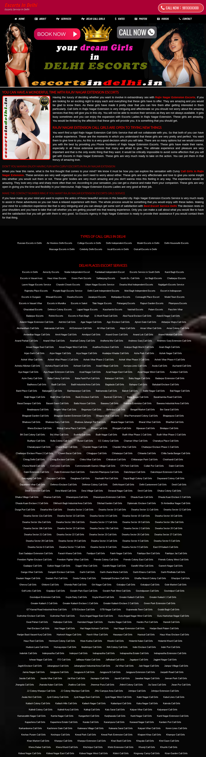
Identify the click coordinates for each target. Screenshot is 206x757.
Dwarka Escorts (75, 297)
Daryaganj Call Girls (31, 478)
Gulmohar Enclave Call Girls (31, 616)
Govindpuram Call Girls (147, 590)
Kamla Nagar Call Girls (62, 716)
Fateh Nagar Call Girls (121, 553)
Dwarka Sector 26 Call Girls (135, 534)
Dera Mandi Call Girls (65, 490)
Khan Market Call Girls (38, 740)
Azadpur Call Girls (179, 372)
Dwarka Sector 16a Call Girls (36, 522)
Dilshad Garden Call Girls (109, 503)
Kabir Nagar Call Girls (147, 697)
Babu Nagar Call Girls (139, 378)
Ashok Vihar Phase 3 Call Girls (134, 359)
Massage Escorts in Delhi (61, 249)
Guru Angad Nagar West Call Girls (135, 616)
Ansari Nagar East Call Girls (40, 347)
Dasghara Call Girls (80, 478)
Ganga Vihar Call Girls (32, 572)
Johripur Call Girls (137, 691)
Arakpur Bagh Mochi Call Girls (139, 347)
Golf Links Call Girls (31, 590)
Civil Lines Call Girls (60, 466)
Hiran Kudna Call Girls (91, 641)
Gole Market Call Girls (176, 584)
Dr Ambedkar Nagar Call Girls (175, 503)
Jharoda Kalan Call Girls (51, 684)
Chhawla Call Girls (147, 453)
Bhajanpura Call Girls (173, 415)
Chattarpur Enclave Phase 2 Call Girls (34, 453)
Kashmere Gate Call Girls (59, 728)
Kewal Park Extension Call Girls (117, 734)
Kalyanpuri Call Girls (167, 709)
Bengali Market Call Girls (142, 409)
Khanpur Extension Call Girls (92, 740)
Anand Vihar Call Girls (54, 340)
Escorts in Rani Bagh (78, 316)
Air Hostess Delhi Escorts (59, 243)
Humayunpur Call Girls (65, 647)
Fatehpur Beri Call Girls (148, 553)
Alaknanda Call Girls (54, 328)
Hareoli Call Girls (171, 622)
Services (66, 19)
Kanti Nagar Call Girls (141, 716)
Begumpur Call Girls (91, 409)
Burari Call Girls (85, 440)
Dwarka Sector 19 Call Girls (71, 528)
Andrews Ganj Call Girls (140, 340)
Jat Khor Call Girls (76, 678)
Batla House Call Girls (85, 403)
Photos (143, 19)
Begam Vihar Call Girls (65, 409)
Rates (121, 19)
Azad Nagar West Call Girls (151, 372)
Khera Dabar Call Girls (40, 747)
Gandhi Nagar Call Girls (114, 565)
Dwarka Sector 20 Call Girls (168, 528)
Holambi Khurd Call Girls (170, 641)
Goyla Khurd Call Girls (103, 597)
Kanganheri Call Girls (89, 716)
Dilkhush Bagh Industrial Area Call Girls (72, 503)
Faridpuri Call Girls (96, 553)
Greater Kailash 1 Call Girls (162, 597)
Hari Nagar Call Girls (65, 628)
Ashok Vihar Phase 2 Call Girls (98, 359)
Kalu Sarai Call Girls (115, 709)
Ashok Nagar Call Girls (170, 353)
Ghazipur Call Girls (180, 578)
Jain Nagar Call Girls (149, 665)
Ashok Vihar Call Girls (32, 359)
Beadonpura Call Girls (38, 409)
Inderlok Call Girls (28, 653)
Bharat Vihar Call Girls (150, 422)
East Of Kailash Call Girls (165, 547)
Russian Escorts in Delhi (29, 243)
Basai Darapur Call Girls (29, 403)
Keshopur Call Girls (60, 734)
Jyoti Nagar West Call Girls (118, 697)
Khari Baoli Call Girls (121, 740)
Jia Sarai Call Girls (157, 684)
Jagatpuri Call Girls (139, 659)
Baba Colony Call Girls (59, 378)
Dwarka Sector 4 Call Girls (135, 541)
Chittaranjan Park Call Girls (144, 459)
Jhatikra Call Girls (77, 684)
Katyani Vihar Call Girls (149, 728)
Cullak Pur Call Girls (154, 466)
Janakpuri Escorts (97, 297)
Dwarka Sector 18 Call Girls (136, 522)
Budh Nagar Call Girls (106, 434)
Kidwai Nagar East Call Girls (60, 753)
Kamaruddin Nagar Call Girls (31, 716)
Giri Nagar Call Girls (101, 584)
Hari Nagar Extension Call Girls (129, 628)
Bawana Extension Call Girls (138, 403)
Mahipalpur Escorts (120, 297)
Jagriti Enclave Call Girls (30, 665)
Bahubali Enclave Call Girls (165, 384)
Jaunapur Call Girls (99, 678)
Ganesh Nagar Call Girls (171, 565)
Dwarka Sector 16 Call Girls (168, 515)
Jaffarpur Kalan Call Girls (88, 659)
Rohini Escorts (56, 316)
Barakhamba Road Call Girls (168, 397)
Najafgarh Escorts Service (171, 284)
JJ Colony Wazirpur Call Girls (75, 691)
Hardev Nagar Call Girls (120, 622)
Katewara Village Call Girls (91, 728)
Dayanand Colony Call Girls (170, 478)
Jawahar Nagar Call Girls (147, 678)
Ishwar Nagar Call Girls (40, 659)
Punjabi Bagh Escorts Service (67, 290)
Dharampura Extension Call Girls (109, 497)
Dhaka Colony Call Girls (169, 490)
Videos (165, 19)
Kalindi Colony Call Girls (40, 709)
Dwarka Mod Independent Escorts (136, 284)
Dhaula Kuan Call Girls (142, 497)
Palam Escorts (155, 309)
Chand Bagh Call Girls (67, 447)
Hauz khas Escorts (56, 278)
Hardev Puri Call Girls (147, 622)
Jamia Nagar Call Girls (33, 672)
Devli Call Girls (145, 490)
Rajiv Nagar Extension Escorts (175, 97)
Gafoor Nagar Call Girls (58, 565)
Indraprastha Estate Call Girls (134, 653)
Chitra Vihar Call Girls (90, 459)
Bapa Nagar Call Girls (138, 397)
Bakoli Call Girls (130, 391)
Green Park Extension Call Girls (159, 603)
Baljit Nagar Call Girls (34, 397)
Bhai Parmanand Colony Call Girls (141, 415)
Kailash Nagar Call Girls (94, 703)
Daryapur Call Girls (56, 478)
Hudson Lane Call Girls (37, 647)
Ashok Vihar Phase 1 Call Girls (63, 359)
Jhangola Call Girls (24, 684)
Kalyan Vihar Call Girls (141, 709)
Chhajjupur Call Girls (97, 453)
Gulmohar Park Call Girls (62, 616)
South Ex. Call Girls (130, 278)
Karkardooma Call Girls (30, 728)
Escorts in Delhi (21, 7)
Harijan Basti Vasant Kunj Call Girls (34, 634)
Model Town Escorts (175, 297)
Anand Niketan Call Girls (170, 334)
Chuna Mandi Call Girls (33, 466)
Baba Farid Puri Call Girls (87, 378)
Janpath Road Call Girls (172, 672)
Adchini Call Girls (67, 322)
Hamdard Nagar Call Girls (90, 622)
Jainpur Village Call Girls (176, 665)
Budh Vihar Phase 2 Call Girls (171, 434)
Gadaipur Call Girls (32, 565)
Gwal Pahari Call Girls (37, 622)
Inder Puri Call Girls (170, 647)
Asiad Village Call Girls (107, 365)
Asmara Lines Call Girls (135, 365)
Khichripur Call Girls (93, 747)
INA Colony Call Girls (117, 647)
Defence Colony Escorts (60, 309)
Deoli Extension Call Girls (37, 490)
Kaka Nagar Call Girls (147, 703)
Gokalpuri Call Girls (150, 584)
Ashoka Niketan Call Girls (27, 365)
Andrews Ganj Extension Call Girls (174, 340)
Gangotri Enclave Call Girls (61, 572)
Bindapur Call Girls (169, 428)
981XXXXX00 (190, 7)
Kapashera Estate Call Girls (64, 722)
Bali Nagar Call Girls (180, 391)
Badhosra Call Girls (36, 384)
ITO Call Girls (64, 659)
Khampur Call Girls (175, 734)
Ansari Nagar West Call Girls (73, 347)
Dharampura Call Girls (77, 497)
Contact (187, 19)
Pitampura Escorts (178, 303)
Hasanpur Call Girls (122, 634)
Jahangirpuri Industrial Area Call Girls (92, 665)
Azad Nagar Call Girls (90, 372)
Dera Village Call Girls (92, 490)
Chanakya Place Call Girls (166, 440)
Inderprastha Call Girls (53, 653)
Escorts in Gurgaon (31, 297)
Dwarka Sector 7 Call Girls (72, 547)
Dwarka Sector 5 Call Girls (167, 541)
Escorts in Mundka (56, 303)
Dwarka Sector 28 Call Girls (39, 541)
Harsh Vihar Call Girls (97, 634)
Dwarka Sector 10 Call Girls (112, 509)
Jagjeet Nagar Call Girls (165, 659)
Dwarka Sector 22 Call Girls (70, 534)
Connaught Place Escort (147, 297)
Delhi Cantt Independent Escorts (103, 290)
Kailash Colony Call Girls (38, 703)
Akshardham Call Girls (28, 328)
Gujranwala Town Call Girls (139, 609)
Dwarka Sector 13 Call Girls (71, 515)
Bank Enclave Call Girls (87, 397)
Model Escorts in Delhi (148, 243)
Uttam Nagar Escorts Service (99, 284)
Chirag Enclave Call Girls (62, 459)
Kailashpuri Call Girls (121, 703)
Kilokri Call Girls (121, 753)
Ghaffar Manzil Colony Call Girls (150, 578)
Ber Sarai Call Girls (169, 409)
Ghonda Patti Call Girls (75, 584)
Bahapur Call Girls (138, 384)
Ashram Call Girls (82, 365)
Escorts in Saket (79, 303)
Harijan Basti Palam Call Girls (164, 628)
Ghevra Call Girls (27, 584)
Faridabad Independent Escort (110, 272)
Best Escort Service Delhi (160, 206)
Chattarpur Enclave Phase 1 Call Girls (160, 447)
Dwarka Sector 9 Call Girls (135, 547)
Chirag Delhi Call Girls (34, 459)
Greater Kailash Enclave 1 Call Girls (80, 603)
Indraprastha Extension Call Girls (170, 653)
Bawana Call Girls (109, 403)
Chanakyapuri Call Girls (39, 447)
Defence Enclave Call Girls (63, 484)
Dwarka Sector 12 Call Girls (177, 509)
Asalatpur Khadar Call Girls (115, 353)
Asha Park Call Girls (144, 353)
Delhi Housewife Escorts (176, 243)
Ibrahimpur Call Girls (91, 647)
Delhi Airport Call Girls (123, 484)
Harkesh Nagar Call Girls (69, 634)
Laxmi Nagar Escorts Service (36, 284)
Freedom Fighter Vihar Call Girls (73, 559)
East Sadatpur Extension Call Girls (36, 553)
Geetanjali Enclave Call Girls (115, 578)
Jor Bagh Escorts (153, 278)
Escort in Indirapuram (171, 290)
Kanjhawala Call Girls (115, 716)
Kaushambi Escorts (112, 309)
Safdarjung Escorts (105, 278)
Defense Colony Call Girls (95, 484)
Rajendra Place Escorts (36, 290)
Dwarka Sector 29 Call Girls (72, 541)
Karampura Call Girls (114, 722)
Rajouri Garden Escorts (151, 303)
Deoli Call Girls (179, 484)
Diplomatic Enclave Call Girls (141, 503)
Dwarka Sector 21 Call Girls (38, 534)
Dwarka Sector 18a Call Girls (169, 522)
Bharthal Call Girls (175, 422)
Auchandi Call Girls (181, 365)
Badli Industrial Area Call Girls (85, 384)
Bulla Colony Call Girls (61, 440)
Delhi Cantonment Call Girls (153, 484)
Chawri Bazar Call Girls (69, 453)
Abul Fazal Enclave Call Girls (137, 316)
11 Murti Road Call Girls (106, 316)
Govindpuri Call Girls (174, 590)
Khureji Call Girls (147, 747)
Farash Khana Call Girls (70, 553)
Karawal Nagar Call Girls (142, 722)
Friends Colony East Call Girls (138, 559)
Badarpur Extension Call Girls (169, 378)
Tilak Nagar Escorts (102, 303)
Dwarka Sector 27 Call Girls (168, 534)
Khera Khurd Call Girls (67, 747)
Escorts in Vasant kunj (31, 278)
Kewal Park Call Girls (85, 734)
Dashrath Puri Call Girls (106, 478)
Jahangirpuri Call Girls (58, 665)
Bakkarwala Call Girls (106, 391)
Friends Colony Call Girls (106, 559)
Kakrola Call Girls (171, 703)
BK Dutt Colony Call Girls (32, 434)
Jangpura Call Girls (59, 672)
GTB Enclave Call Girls (83, 609)
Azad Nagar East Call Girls (119, 372)
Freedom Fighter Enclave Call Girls (34, 559)
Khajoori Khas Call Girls (149, 734)
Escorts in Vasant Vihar (30, 303)
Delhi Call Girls (95, 19)
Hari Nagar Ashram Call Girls (94, 628)
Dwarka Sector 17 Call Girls (103, 522)
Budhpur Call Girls (36, 440)
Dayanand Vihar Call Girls (32, 484)
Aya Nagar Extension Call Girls (59, 372)
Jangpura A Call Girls (84, 672)
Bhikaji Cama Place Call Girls (71, 428)
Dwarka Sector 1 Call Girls (80, 509)
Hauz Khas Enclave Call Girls (174, 634)
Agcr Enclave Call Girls (118, 322)
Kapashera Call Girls (35, 722)
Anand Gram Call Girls (117, 334)
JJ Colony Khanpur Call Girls (41, 691)
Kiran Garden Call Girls (176, 753)
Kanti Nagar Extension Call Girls (173, 716)
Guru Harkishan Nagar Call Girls (173, 616)
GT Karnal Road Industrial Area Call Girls (47, 609)
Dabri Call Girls (176, 466)
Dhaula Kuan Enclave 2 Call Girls (32, 503)
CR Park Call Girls (129, 466)
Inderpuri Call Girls (78, 653)
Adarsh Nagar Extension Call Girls (37, 322)
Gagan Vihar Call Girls (86, 565)
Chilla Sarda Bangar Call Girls (175, 453)
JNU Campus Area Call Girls (109, 691)
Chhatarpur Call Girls (122, 453)
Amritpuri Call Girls (91, 334)
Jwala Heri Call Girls (32, 697)
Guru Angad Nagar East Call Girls (96, 616)
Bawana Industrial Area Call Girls (173, 403)
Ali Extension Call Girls (80, 328)
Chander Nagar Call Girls (95, 447)
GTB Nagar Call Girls (110, 609)
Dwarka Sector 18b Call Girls (38, 528)
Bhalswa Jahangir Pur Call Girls (90, 422)
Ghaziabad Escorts (33, 309)
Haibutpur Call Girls (62, 622)
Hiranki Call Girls (115, 641)
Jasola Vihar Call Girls (51, 678)
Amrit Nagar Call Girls (66, 334)
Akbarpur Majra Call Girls (173, 322)
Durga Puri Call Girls (25, 509)
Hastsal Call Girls (146, 634)
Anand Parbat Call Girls (26, 340)
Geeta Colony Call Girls (84, 578)
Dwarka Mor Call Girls (51, 509)
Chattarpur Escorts (176, 278)
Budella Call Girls (82, 434)
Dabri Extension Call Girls (36, 472)
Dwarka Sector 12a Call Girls (38, 515)
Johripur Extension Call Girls (165, 691)
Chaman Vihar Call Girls (136, 440)
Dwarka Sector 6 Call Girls (41, 547)
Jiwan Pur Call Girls (181, 684)
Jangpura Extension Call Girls (140, 672)
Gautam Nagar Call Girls (28, 578)
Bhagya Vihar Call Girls (107, 415)
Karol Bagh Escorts (174, 272)
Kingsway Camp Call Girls (147, 753)
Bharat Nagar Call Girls (122, 422)
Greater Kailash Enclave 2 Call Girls (121, 603)
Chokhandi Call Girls (173, 459)
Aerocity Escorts (51, 272)
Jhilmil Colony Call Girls (131, 684)
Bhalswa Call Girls (31, 422)
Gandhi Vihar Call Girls (142, 565)
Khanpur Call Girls (63, 740)
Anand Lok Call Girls (143, 334)
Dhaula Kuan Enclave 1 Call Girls (174, 497)
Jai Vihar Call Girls (124, 665)
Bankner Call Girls (113, 397)
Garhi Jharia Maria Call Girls (114, 572)
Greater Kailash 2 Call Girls (44, 603)
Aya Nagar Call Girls (28, 372)
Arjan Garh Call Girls (34, 353)
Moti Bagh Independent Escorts (139, 290)
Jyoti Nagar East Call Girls (87, 697)
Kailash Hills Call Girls (66, 703)
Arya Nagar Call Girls (86, 353)
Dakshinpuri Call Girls (134, 472)
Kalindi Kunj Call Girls (68, 709)
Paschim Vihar (175, 309)
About (42, 19)
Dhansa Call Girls (52, 497)
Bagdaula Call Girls (114, 384)
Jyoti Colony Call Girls (58, 697)
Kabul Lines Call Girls (173, 697)
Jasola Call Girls (27, 678)
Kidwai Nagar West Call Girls (93, 753)
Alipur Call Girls (127, 328)
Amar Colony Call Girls (178, 328)
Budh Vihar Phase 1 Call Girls (137, 434)
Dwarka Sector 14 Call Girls (103, 515)
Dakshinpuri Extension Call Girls (166, 472)
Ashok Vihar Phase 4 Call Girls (170, 359)
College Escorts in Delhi (89, 243)
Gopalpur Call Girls (55, 590)
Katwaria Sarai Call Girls (121, 728)
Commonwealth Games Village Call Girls (95, 466)
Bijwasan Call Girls (145, 428)
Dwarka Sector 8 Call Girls (103, 547)
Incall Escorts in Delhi (118, 249)
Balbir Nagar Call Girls (154, 391)
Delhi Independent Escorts (119, 243)
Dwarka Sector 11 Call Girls (144, 509)
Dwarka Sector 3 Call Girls (104, 541)
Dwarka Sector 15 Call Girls (136, 515)
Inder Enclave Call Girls (144, 647)
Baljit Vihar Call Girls (60, 397)
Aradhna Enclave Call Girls (105, 347)
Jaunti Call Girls (122, 678)
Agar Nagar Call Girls (91, 322)
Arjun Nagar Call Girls (60, 353)
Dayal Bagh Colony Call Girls (137, 478)
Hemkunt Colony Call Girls (62, 641)
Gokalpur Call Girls (126, 584)
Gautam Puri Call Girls (57, 578)
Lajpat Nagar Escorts (87, 309)
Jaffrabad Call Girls (115, 659)
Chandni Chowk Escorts (68, 284)
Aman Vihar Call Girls (151, 328)
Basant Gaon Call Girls (57, 403)
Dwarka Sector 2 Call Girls (137, 528)
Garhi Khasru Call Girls (144, 572)
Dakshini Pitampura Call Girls (104, 472)
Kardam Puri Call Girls (170, 722)
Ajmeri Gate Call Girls (145, 322)
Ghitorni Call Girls (50, 584)
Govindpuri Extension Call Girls (45, 597)
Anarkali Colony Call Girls (82, 340)
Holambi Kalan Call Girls (141, 641)
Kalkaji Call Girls (92, 709)
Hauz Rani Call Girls (34, 641)
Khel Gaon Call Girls (169, 740)
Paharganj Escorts (126, 303)
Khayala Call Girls (145, 740)
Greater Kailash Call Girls (131, 597)
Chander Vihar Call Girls (124, 447)
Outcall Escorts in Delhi (145, 249)
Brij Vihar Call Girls (59, 434)
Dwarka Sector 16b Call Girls (70, 522)
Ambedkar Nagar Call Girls (37, 334)
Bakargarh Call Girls (52, 391)
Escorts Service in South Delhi (145, 272)
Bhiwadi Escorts (54, 297)
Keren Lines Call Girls (176, 728)
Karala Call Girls (91, 722)
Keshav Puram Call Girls (33, 734)
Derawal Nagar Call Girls (120, 490)
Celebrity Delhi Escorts (91, 249)
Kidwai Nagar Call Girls (29, 753)
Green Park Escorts (81, 278)
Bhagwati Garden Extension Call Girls (72, 415)
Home (21, 19)
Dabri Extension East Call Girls (69, 472)
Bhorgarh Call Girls (122, 428)
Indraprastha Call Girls (104, 653)
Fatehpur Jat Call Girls (176, 553)
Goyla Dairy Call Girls (76, 597)
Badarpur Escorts (35, 316)
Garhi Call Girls (87, 572)
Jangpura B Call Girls (110, 672)
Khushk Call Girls (168, 747)
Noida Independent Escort (77, 272)
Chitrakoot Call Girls (116, 459)
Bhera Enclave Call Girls (40, 428)
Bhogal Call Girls (99, 428)
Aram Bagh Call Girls (169, 347)
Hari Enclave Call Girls (38, 628)
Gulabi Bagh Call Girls (168, 609)
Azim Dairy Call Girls (32, 378)
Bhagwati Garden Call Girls (35, 415)
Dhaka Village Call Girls (26, 497)
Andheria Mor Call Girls (111, 340)
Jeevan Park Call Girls (176, 678)
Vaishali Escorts (135, 309)
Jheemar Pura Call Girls (102, 684)
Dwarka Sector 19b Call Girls (104, 528)
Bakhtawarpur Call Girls (79, 391)
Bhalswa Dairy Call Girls (58, 422)
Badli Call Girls (58, 384)
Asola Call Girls (159, 365)
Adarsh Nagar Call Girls (168, 316)
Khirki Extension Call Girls (120, 747)
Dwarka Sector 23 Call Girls (103, 534)
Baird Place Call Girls (26, 391)
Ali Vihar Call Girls (106, 328)
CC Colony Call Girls (108, 440)
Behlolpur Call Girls (115, 409)
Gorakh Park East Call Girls (84, 590)
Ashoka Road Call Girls (56, 365)
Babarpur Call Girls (114, 378)
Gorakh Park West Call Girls (117, 590)
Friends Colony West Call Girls (173, 559)
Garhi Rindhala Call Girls (173, 572)
